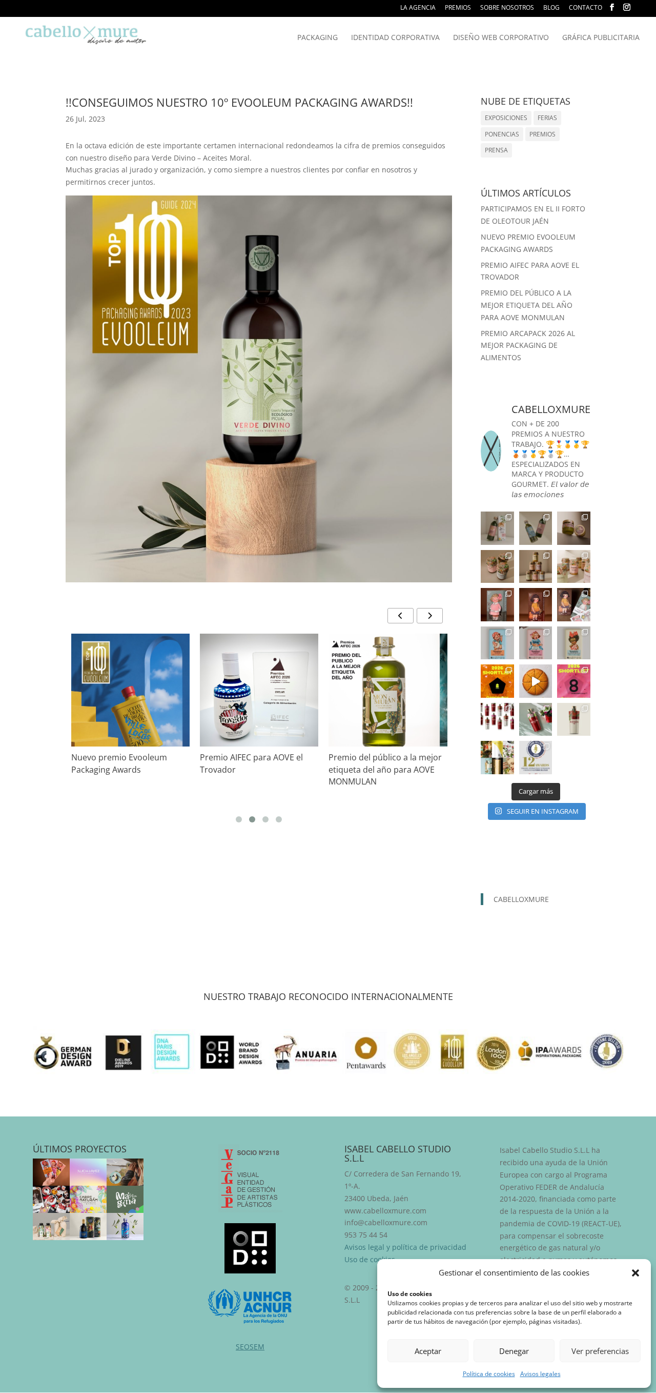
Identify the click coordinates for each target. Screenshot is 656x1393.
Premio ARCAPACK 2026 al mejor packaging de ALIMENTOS (528, 345)
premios (542, 134)
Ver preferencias (600, 1351)
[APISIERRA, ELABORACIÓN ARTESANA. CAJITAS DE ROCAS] (497, 604)
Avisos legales (540, 1373)
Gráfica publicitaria (601, 38)
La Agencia (418, 8)
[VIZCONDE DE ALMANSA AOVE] (88, 1226)
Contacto (585, 8)
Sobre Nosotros (507, 8)
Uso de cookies (369, 1259)
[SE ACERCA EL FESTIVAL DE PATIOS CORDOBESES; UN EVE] (497, 719)
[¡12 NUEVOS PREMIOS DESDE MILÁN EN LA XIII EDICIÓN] (497, 757)
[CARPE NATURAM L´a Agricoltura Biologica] (88, 1199)
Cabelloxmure (521, 899)
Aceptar (428, 1351)
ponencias (502, 134)
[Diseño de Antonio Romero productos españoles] (51, 1199)
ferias (547, 117)
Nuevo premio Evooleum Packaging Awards (119, 763)
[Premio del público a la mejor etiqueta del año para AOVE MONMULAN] (388, 693)
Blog (551, 8)
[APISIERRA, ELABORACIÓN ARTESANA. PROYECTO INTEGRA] (497, 528)
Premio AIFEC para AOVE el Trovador (251, 763)
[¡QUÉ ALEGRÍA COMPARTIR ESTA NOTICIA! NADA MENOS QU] (497, 681)
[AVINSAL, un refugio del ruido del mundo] (125, 1172)
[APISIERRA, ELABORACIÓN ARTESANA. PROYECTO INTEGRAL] (497, 643)
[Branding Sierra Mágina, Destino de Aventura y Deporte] (125, 1199)
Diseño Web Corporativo (501, 38)
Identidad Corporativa (395, 38)
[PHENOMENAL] (125, 1226)
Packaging (317, 38)
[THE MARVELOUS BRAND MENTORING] (88, 1172)
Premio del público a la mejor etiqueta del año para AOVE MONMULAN (385, 770)
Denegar (514, 1351)
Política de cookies (489, 1373)
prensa (496, 150)
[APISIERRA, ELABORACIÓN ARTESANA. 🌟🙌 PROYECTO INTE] (535, 643)
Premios (458, 8)
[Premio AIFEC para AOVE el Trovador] (259, 697)
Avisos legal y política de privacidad (405, 1247)
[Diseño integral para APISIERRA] (51, 1172)
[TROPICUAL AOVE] (51, 1226)
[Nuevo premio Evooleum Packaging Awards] (130, 722)
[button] (635, 1273)
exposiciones (506, 117)
